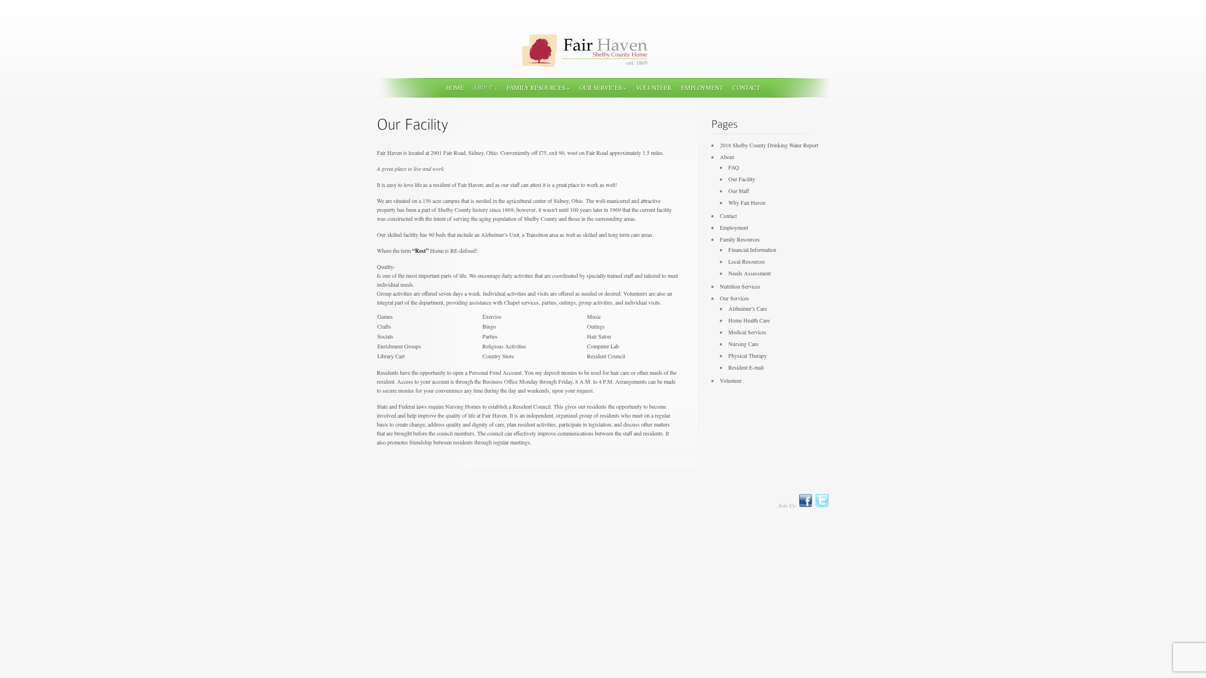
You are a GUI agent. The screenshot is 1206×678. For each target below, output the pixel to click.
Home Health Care (749, 320)
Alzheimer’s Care (747, 308)
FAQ (733, 167)
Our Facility (741, 179)
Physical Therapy (747, 355)
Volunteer (654, 87)
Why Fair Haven (747, 202)
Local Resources (746, 261)
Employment (702, 87)
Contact (746, 87)
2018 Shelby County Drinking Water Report (769, 145)
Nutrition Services (740, 286)
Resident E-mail (746, 367)
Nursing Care (743, 343)
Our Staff (738, 190)
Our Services (603, 87)
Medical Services (747, 332)
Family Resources (538, 87)
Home (455, 87)
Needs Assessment (749, 273)
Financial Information (752, 249)
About (485, 87)
